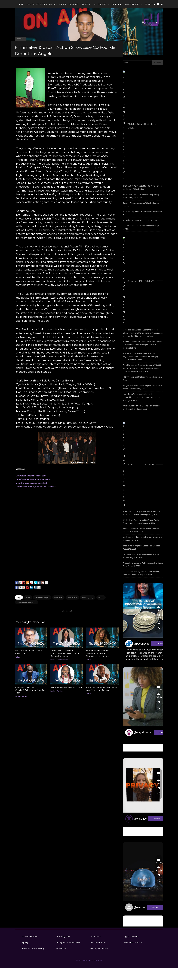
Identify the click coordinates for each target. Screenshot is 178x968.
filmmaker (58, 597)
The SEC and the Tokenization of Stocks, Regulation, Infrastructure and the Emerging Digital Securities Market (140, 356)
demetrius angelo (42, 597)
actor (28, 597)
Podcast (73, 4)
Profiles (20, 39)
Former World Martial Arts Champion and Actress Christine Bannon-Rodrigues (66, 638)
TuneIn (115, 4)
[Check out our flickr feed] (46, 582)
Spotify (149, 4)
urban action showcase (26, 602)
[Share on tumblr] (35, 587)
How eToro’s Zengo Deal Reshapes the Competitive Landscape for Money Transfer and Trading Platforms (142, 397)
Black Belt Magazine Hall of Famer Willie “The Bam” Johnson (102, 674)
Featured (17, 696)
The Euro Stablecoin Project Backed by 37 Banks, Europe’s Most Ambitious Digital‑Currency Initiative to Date (142, 344)
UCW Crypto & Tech (140, 464)
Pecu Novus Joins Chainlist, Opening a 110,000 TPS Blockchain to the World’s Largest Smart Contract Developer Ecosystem (142, 368)
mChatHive (61, 949)
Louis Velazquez (57, 4)
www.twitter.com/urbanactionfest (31, 483)
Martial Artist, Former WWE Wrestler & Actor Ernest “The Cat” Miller (31, 674)
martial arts (72, 597)
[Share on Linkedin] (31, 587)
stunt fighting (87, 597)
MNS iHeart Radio (98, 942)
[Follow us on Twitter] (20, 582)
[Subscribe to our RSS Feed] (27, 582)
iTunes (85, 4)
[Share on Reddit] (23, 587)
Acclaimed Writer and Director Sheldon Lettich (31, 638)
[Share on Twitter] (20, 587)
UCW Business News (141, 280)
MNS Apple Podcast (99, 949)
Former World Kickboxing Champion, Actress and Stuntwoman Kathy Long (102, 638)
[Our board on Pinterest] (23, 582)
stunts (101, 597)
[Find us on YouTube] (31, 582)
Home (20, 4)
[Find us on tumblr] (39, 582)
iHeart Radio (95, 936)
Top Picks (60, 691)
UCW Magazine (63, 936)
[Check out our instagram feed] (42, 582)
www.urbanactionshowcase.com (31, 476)
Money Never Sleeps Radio (141, 125)
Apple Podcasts (131, 936)
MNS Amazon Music (133, 942)
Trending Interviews (63, 660)
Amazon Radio (132, 4)
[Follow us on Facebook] (16, 582)
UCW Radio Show (30, 936)
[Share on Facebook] (16, 587)
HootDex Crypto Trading (33, 949)
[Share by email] (39, 587)
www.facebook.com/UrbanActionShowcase (36, 486)
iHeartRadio (100, 4)
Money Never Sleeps (36, 4)
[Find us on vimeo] (35, 582)
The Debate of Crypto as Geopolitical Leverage (141, 220)
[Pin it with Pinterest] (27, 587)
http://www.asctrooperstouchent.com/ (33, 479)
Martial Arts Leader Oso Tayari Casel (66, 674)
